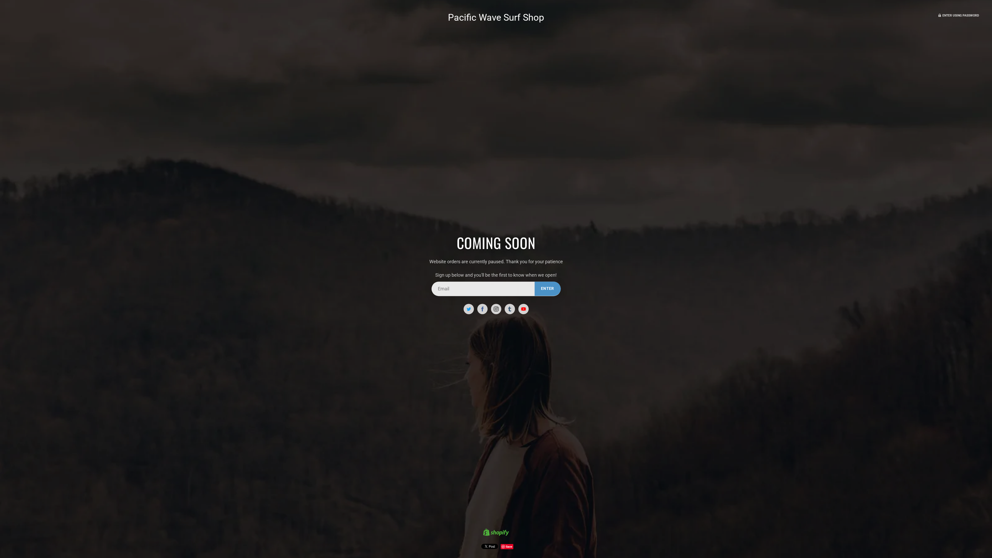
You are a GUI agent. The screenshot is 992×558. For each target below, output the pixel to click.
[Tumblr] (510, 309)
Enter (547, 288)
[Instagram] (496, 309)
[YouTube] (523, 309)
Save (509, 546)
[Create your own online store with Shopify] (496, 533)
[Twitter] (468, 309)
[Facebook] (482, 309)
